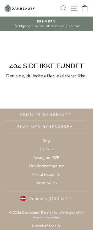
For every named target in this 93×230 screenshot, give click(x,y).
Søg (46, 140)
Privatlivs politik (46, 174)
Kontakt (46, 149)
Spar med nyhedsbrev (45, 126)
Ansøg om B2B (46, 157)
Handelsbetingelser (46, 165)
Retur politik (47, 182)
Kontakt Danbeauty (45, 114)
